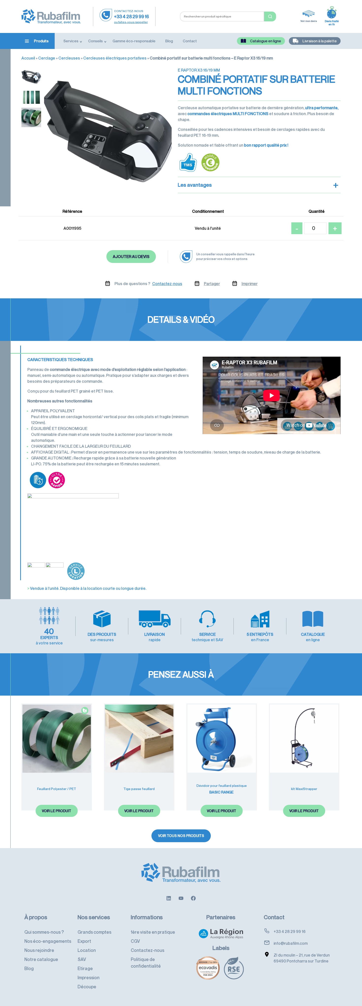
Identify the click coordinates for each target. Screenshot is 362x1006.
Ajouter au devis (131, 256)
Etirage (85, 968)
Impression (88, 977)
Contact (190, 41)
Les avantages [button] (258, 185)
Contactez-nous (167, 283)
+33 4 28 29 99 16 (131, 16)
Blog (169, 41)
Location (87, 950)
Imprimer (250, 283)
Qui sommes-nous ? (44, 932)
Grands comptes (94, 932)
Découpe (87, 986)
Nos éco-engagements (47, 941)
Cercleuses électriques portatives (115, 58)
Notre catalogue (41, 959)
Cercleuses (69, 58)
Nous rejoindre (39, 950)
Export (84, 941)
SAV (82, 959)
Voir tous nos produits (181, 836)
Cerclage (46, 58)
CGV (135, 941)
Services (70, 41)
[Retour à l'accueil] (51, 16)
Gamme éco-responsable (134, 41)
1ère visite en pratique (153, 932)
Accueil (28, 58)
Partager (212, 283)
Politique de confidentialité (146, 963)
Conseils (95, 41)
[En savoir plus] (168, 898)
